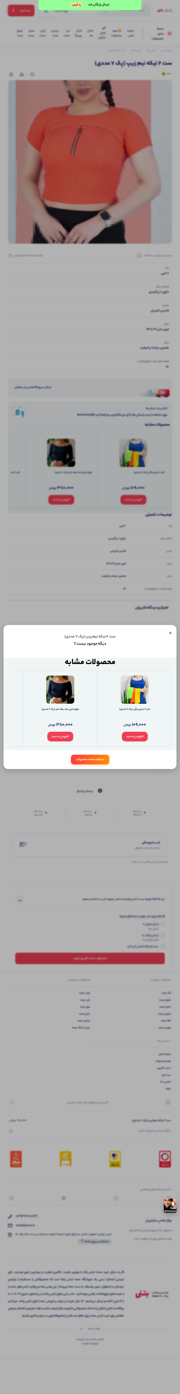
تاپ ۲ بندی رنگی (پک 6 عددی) (134, 709)
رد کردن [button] (76, 5)
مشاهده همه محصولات (90, 759)
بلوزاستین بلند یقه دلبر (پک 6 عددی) (60, 709)
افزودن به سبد (134, 736)
